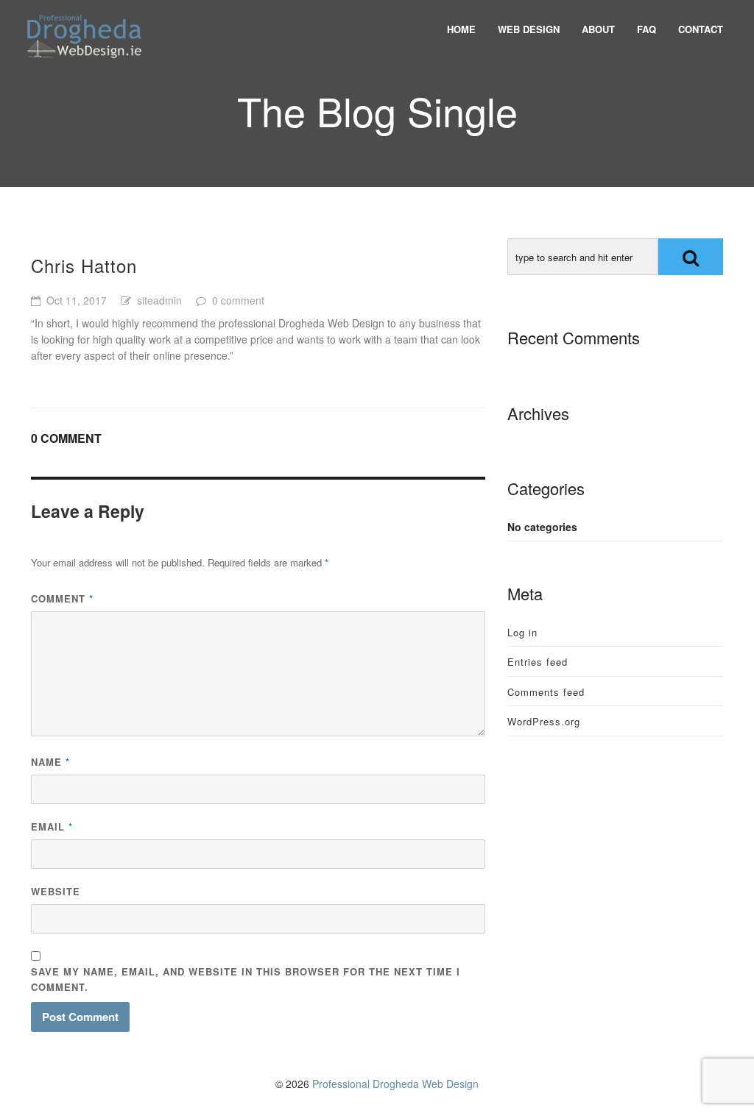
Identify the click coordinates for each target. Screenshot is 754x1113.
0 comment (238, 300)
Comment (62, 598)
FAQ (646, 29)
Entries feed (537, 662)
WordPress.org (543, 721)
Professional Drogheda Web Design (395, 1083)
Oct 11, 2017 (76, 300)
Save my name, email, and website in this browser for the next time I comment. (245, 979)
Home (461, 29)
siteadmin (159, 300)
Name (50, 762)
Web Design (529, 29)
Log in (522, 632)
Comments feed (546, 692)
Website (55, 891)
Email (52, 826)
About (598, 29)
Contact (700, 29)
